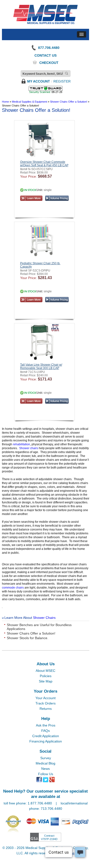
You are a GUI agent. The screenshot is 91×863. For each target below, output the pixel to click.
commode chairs (13, 587)
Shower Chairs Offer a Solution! (31, 633)
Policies (45, 676)
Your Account (45, 698)
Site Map (45, 681)
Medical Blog (45, 763)
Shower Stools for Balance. (27, 638)
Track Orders (45, 703)
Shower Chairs (44, 618)
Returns (46, 709)
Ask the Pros (45, 725)
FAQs (45, 731)
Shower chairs (28, 448)
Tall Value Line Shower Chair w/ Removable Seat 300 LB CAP (41, 366)
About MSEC (45, 671)
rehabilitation (21, 444)
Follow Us (45, 774)
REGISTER (62, 81)
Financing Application (45, 741)
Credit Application (45, 736)
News (45, 769)
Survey (45, 758)
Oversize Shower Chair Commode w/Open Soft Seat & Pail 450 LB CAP (44, 163)
